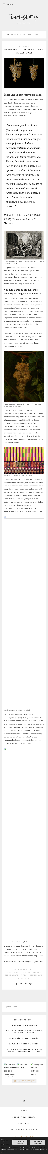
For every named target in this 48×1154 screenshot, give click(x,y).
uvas (40, 975)
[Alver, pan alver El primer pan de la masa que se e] (10, 1070)
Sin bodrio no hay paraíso (24, 1025)
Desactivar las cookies (38, 1142)
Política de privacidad (24, 1130)
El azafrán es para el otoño (24, 1038)
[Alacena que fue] (24, 1070)
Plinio (8, 975)
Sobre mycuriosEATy (24, 1117)
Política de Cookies (24, 1136)
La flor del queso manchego (24, 1044)
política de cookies (6, 1152)
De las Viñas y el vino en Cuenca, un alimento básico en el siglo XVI (24, 1050)
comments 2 (23, 978)
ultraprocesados (29, 975)
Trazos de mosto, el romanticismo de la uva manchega (24, 1032)
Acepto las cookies (20, 1142)
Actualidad (28, 969)
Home (24, 1110)
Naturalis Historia (32, 972)
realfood (16, 975)
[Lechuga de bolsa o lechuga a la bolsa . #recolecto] (37, 1070)
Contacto (24, 1123)
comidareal (17, 972)
